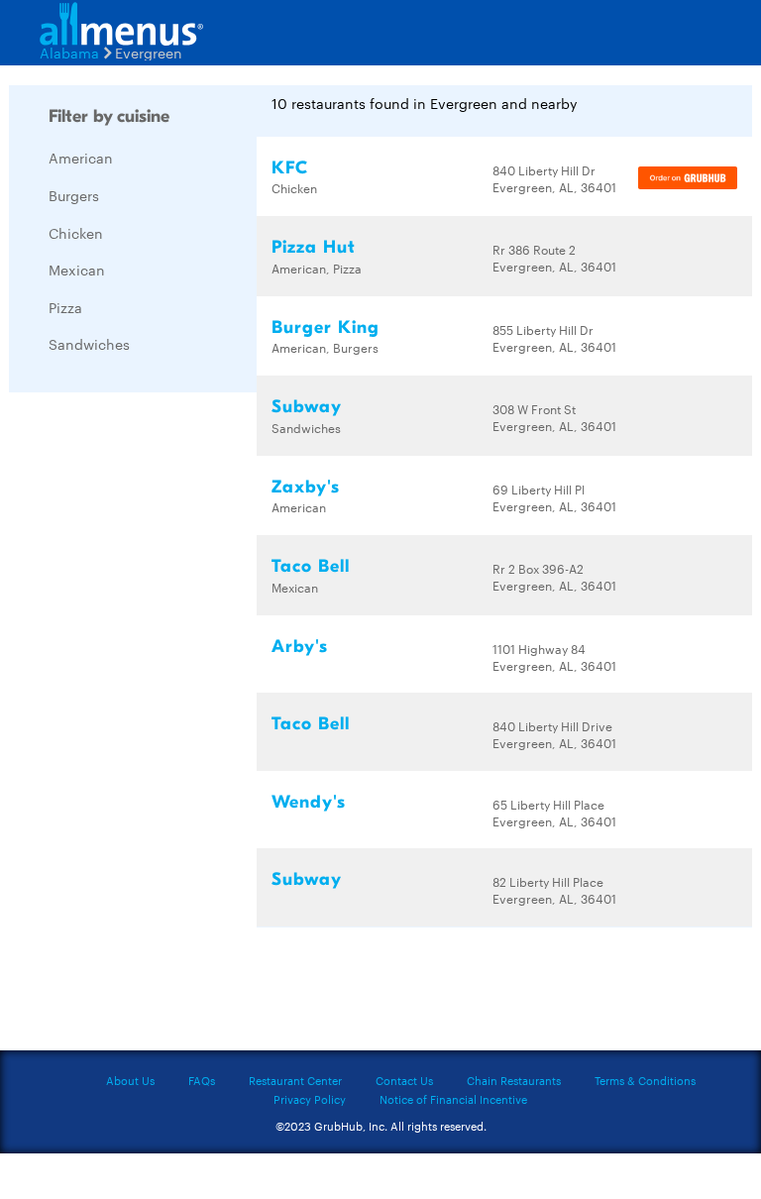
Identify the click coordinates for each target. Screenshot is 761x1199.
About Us (130, 1080)
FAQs (201, 1080)
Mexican (77, 269)
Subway (307, 406)
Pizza (65, 307)
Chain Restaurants (514, 1080)
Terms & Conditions (645, 1080)
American (81, 157)
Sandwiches (89, 344)
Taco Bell (311, 566)
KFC (290, 168)
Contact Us (404, 1080)
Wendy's (309, 802)
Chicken (76, 233)
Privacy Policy (309, 1099)
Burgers (74, 195)
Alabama (69, 52)
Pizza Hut (314, 247)
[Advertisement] (157, 704)
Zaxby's (306, 487)
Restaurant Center (295, 1080)
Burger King (326, 327)
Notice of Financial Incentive (453, 1099)
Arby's (300, 646)
